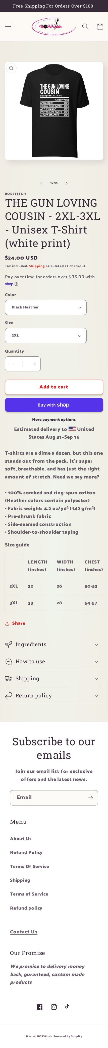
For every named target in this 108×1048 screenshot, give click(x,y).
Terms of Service (29, 894)
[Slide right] (66, 183)
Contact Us (23, 932)
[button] (8, 27)
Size (9, 323)
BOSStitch (44, 1036)
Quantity (14, 351)
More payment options (54, 420)
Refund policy (26, 908)
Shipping (37, 266)
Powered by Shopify (67, 1036)
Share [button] (18, 623)
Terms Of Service (29, 866)
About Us (21, 839)
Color (10, 295)
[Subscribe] (90, 797)
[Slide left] (41, 183)
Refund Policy (26, 852)
